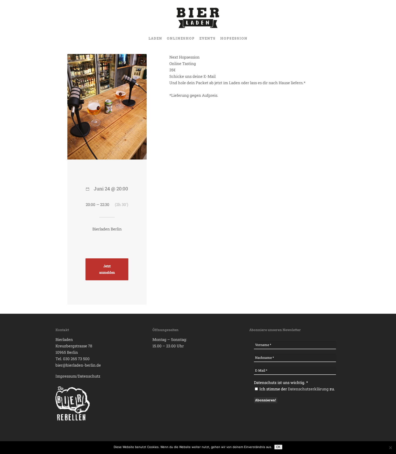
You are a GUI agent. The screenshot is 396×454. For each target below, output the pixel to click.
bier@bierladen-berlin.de (78, 365)
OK (278, 447)
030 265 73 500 (76, 358)
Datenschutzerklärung (308, 389)
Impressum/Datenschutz (77, 376)
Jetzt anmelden (107, 269)
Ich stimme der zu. (296, 389)
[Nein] (390, 447)
